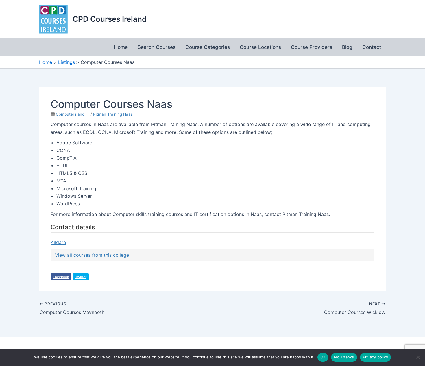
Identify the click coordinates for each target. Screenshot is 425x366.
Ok (323, 357)
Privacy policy (375, 357)
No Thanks (344, 357)
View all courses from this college (92, 255)
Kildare (58, 242)
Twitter (80, 277)
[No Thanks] (418, 357)
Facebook (61, 277)
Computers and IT (72, 114)
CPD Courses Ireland (110, 18)
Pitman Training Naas (113, 114)
